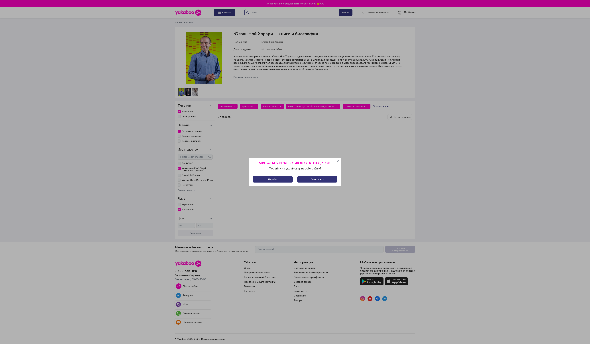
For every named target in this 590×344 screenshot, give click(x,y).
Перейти (272, 179)
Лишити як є (317, 179)
